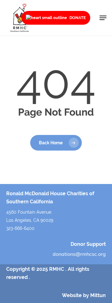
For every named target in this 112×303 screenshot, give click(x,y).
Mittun (98, 295)
